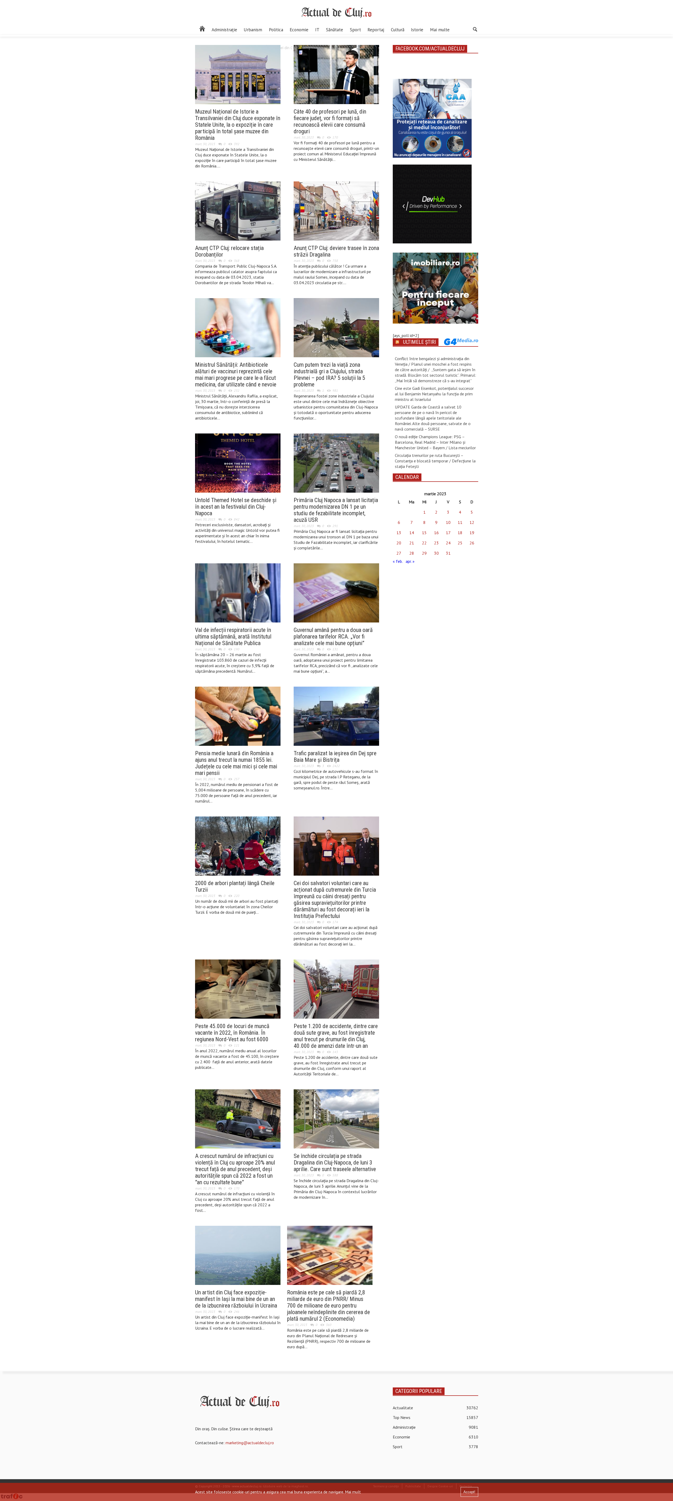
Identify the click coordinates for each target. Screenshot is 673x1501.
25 (460, 542)
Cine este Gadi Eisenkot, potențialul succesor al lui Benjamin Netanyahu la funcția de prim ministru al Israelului (434, 394)
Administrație (224, 30)
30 (436, 553)
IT (317, 30)
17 (448, 532)
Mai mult (353, 1491)
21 (411, 542)
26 (472, 542)
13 (398, 532)
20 (398, 542)
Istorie (417, 30)
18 (460, 532)
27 (398, 553)
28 (411, 553)
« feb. (397, 561)
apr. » (410, 561)
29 (424, 553)
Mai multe (440, 30)
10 (448, 522)
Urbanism (253, 30)
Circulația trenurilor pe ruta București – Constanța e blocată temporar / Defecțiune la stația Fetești (435, 461)
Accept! (469, 1492)
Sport (355, 30)
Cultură (397, 30)
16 (436, 532)
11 (460, 522)
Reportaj (376, 30)
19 (472, 532)
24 (448, 542)
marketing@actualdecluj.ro (250, 1442)
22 (424, 542)
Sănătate (334, 30)
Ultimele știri (419, 342)
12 (472, 522)
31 (448, 553)
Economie (299, 30)
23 (436, 542)
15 (424, 532)
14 (411, 532)
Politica (276, 30)
